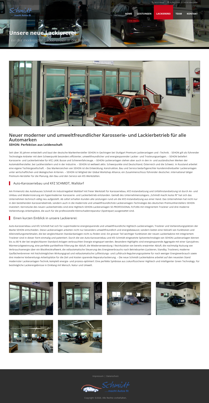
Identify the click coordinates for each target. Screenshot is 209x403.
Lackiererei (163, 13)
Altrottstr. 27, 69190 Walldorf (184, 2)
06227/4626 (159, 2)
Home (128, 13)
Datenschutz (112, 376)
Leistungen (144, 13)
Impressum (98, 376)
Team (179, 13)
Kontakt (192, 13)
